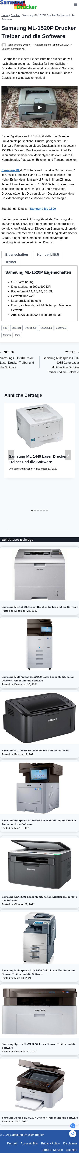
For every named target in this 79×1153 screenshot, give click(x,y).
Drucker (5, 49)
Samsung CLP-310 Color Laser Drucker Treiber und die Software (17, 360)
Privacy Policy (50, 1143)
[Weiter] (68, 455)
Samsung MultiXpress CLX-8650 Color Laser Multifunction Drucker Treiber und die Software (38, 972)
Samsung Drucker (21, 44)
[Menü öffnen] (75, 4)
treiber (7, 335)
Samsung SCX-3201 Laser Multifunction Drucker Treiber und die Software (39, 898)
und (17, 335)
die (5, 328)
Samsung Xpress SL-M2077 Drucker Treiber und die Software (40, 1117)
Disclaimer (70, 1143)
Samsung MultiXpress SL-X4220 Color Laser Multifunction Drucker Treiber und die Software (38, 678)
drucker (16, 328)
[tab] (16, 254)
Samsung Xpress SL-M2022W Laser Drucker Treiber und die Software (39, 1046)
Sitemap (71, 1149)
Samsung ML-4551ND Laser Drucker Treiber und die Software (40, 606)
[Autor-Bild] (3, 45)
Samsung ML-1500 (43, 208)
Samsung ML (18, 49)
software (61, 328)
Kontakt (12, 1143)
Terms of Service (52, 1149)
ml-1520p (30, 328)
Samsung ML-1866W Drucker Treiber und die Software (35, 750)
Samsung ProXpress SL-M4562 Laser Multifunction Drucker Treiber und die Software (39, 822)
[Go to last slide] (11, 455)
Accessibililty (29, 1143)
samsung (46, 328)
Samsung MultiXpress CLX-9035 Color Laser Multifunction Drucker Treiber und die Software (61, 362)
